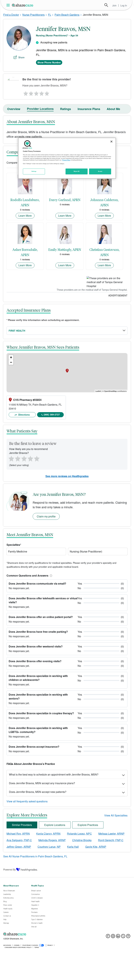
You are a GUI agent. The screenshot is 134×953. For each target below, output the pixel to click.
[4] (41, 92)
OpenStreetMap (110, 391)
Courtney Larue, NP (49, 847)
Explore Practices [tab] (88, 825)
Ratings (65, 109)
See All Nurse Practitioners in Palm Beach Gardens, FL (35, 856)
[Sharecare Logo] (22, 5)
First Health (17, 330)
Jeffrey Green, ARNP (19, 847)
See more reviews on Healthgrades (67, 476)
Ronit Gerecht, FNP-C (110, 840)
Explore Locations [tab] (54, 825)
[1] (25, 92)
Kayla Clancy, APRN (48, 833)
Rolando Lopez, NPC (79, 833)
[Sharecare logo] (39, 934)
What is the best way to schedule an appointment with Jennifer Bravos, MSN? (53, 774)
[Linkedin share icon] (118, 937)
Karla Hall (73, 847)
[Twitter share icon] (123, 937)
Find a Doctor (11, 15)
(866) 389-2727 (52, 414)
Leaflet (98, 391)
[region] (67, 158)
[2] (31, 92)
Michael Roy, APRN (18, 833)
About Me (113, 109)
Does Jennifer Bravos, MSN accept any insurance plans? (42, 783)
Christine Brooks (82, 840)
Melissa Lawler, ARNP (111, 833)
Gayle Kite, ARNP (95, 847)
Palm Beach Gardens (67, 15)
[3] (36, 92)
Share (21, 57)
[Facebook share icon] (107, 937)
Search (106, 5)
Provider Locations (40, 109)
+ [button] (11, 357)
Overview (13, 109)
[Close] (111, 141)
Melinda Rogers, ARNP (52, 840)
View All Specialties (115, 815)
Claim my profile (46, 516)
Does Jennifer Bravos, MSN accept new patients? (37, 792)
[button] (50, 575)
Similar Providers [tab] (22, 825)
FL (49, 15)
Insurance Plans (89, 109)
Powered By (9, 869)
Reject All (77, 171)
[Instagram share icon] (113, 937)
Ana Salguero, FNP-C (19, 840)
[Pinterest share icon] (128, 937)
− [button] (11, 362)
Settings (34, 171)
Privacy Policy (66, 160)
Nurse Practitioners (33, 15)
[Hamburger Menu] (8, 5)
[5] (47, 92)
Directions (24, 414)
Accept (100, 171)
